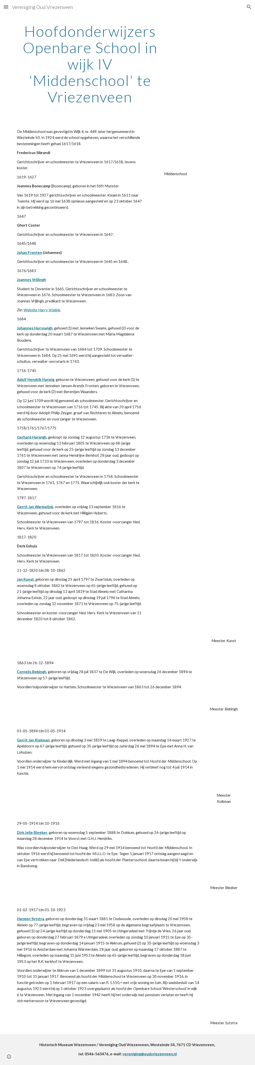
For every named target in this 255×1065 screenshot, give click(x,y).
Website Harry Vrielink (42, 310)
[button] (6, 7)
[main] (90, 64)
